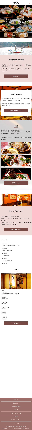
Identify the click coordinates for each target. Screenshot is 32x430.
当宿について (16, 76)
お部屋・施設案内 (16, 406)
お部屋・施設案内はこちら (16, 110)
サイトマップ (16, 423)
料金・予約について (16, 413)
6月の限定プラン (6, 255)
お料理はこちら (16, 182)
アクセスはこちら (16, 323)
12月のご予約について (7, 250)
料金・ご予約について (16, 229)
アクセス (16, 416)
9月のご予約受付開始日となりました (11, 245)
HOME (16, 399)
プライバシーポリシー (16, 419)
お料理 (16, 409)
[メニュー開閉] (29, 2)
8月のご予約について (7, 260)
